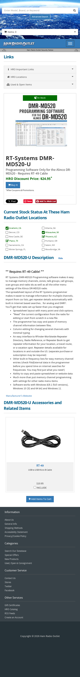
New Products (11, 559)
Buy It (14, 185)
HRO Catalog (11, 609)
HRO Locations (18, 77)
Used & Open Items (21, 84)
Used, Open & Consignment (18, 563)
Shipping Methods (14, 528)
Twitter (8, 586)
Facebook (9, 590)
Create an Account (14, 617)
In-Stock (41, 98)
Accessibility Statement (16, 532)
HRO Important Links (22, 69)
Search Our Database (15, 551)
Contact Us (10, 578)
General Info (11, 523)
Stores (8, 582)
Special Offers (12, 555)
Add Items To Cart (41, 499)
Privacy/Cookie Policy (15, 536)
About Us (9, 519)
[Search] (74, 10)
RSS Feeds (10, 613)
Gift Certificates (12, 605)
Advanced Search (40, 16)
